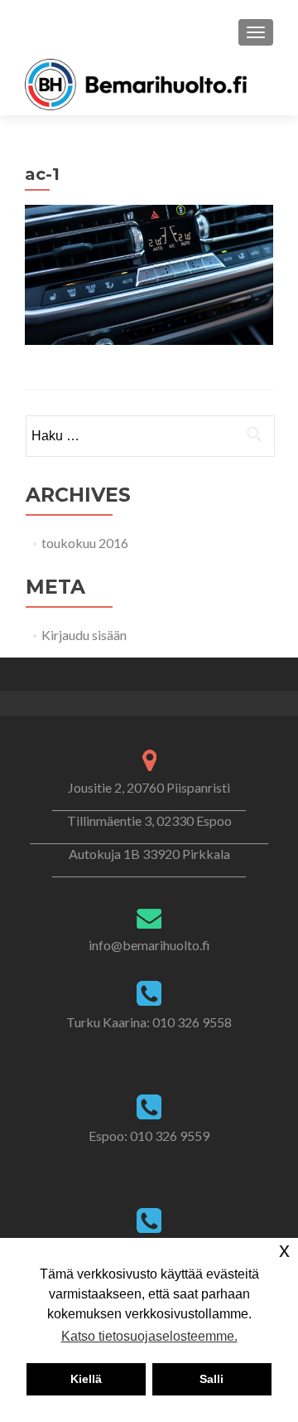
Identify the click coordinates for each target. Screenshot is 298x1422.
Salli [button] (211, 1379)
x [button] (284, 1250)
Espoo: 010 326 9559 (149, 1135)
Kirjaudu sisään (84, 635)
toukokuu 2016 (84, 543)
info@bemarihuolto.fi (149, 945)
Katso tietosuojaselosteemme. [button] (149, 1336)
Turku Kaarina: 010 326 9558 (149, 1022)
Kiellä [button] (86, 1379)
